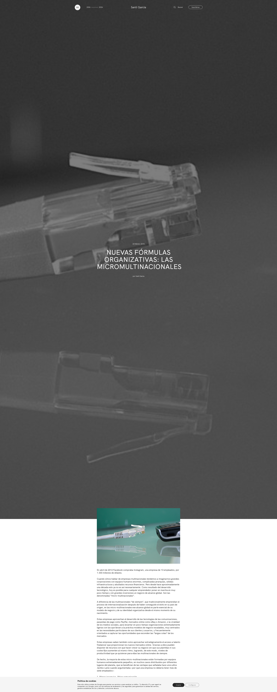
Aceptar (178, 685)
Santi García (138, 7)
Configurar (192, 685)
